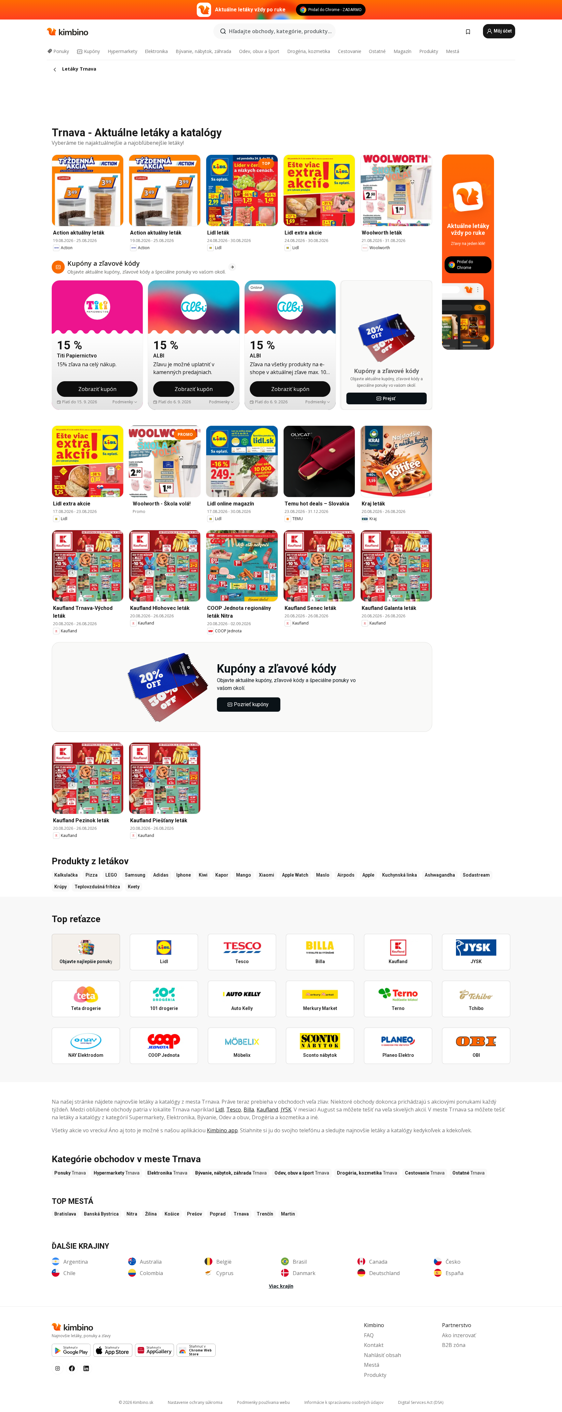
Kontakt (373, 1345)
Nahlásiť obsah (382, 1355)
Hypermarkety (122, 51)
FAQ (369, 1335)
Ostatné (377, 51)
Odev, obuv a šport (259, 51)
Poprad (218, 1214)
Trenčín (265, 1214)
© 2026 (136, 1402)
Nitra (132, 1214)
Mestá (452, 51)
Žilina (151, 1214)
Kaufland (267, 1109)
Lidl (219, 1109)
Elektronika (156, 51)
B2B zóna (453, 1345)
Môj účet (502, 31)
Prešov (194, 1214)
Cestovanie (349, 51)
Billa (249, 1109)
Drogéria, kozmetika (308, 51)
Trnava (241, 1214)
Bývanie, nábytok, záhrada (203, 51)
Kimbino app (222, 1130)
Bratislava (65, 1214)
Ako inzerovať (459, 1335)
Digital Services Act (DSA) (420, 1402)
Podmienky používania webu (263, 1402)
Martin (288, 1214)
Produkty (428, 51)
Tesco (233, 1109)
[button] (125, 402)
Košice (172, 1214)
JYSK (286, 1109)
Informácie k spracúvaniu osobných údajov (343, 1402)
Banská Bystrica (101, 1214)
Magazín (402, 51)
